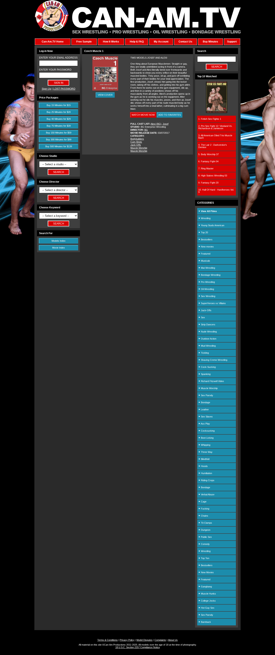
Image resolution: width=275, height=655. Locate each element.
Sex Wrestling (207, 296)
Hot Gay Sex (207, 607)
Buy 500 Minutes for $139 (58, 146)
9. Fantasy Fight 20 (208, 182)
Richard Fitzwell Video (212, 381)
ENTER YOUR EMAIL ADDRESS (58, 57)
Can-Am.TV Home (53, 41)
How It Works (111, 41)
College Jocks (208, 600)
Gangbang (206, 586)
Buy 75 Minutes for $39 (59, 125)
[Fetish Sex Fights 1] (216, 112)
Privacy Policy (127, 640)
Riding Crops (207, 480)
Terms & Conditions (107, 640)
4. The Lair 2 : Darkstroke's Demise (212, 146)
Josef (165, 124)
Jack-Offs (135, 145)
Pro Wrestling (207, 282)
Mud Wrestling (208, 345)
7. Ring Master (206, 168)
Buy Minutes (210, 41)
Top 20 (204, 232)
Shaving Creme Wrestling (213, 360)
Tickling (204, 353)
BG (146, 130)
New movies (207, 246)
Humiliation (206, 473)
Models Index (59, 241)
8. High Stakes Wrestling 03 (212, 175)
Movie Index (58, 247)
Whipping (205, 445)
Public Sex (206, 537)
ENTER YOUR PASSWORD (55, 69)
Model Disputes (144, 640)
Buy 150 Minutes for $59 (58, 132)
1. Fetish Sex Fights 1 (209, 119)
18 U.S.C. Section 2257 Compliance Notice (137, 647)
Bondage (205, 402)
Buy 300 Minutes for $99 (58, 139)
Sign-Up (46, 88)
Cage (203, 501)
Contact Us (185, 41)
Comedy (205, 544)
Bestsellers (206, 239)
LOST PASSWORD (64, 88)
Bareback (205, 622)
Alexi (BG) (156, 124)
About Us (173, 640)
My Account (161, 41)
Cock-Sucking (208, 367)
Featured (205, 253)
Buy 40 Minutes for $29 (59, 119)
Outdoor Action (208, 338)
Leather (204, 409)
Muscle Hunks (208, 593)
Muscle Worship (138, 148)
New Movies (207, 572)
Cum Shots (136, 142)
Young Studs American (212, 225)
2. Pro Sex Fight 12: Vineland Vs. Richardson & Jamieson (215, 127)
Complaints (160, 640)
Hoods (204, 466)
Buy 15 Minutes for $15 (59, 105)
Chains (204, 515)
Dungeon (205, 530)
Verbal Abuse (207, 494)
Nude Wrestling (208, 331)
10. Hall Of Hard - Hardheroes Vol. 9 (216, 190)
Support (232, 41)
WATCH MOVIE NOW (143, 115)
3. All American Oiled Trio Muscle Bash (215, 136)
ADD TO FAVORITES (169, 115)
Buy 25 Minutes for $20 (59, 112)
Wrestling (205, 218)
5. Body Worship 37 (208, 154)
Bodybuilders (137, 139)
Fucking (204, 508)
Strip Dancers (207, 324)
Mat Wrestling (207, 268)
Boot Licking (207, 438)
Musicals (205, 260)
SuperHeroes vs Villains (213, 303)
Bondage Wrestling (210, 275)
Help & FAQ (137, 41)
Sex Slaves (206, 416)
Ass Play (205, 423)
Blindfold (204, 459)
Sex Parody (206, 395)
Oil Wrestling (207, 289)
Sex (202, 317)
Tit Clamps (206, 523)
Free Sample (84, 41)
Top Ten (204, 558)
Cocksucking (207, 430)
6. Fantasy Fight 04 (208, 161)
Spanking (205, 374)
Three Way (206, 452)
